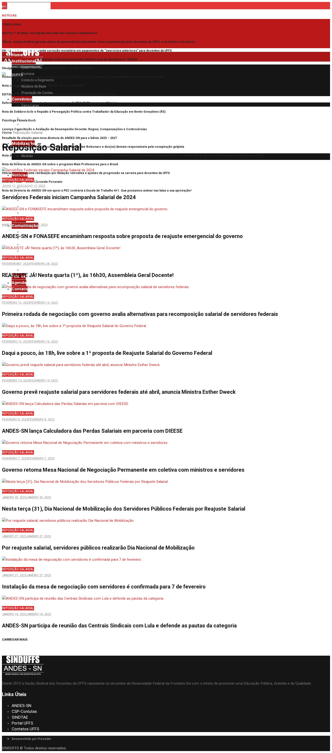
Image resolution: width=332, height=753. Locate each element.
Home (7, 132)
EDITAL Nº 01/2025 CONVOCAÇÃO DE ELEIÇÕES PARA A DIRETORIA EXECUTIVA (58, 94)
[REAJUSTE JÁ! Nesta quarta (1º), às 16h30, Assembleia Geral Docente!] (61, 248)
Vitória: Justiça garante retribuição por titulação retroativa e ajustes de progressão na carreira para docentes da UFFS (86, 173)
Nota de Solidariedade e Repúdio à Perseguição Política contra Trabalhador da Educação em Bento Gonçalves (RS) (84, 112)
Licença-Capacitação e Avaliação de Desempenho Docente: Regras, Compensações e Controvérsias (74, 129)
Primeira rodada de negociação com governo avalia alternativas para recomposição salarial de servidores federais (140, 314)
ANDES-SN (21, 706)
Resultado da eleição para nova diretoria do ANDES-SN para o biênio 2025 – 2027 (59, 138)
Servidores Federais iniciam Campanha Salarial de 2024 (69, 197)
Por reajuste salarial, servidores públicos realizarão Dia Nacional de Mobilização (98, 548)
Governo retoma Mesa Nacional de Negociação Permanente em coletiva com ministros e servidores (123, 470)
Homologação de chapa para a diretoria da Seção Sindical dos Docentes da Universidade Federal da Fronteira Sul (82, 77)
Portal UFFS (22, 723)
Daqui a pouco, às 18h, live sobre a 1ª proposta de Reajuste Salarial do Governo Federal (107, 353)
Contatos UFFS (25, 729)
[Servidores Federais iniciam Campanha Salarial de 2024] (48, 170)
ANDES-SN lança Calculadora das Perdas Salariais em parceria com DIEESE (92, 431)
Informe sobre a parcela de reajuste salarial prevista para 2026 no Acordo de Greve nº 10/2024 (69, 59)
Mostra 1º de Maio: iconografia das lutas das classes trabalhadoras (49, 33)
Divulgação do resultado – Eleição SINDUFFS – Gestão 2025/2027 (48, 68)
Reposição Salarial (18, 180)
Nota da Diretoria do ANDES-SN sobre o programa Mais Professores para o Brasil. (60, 164)
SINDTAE (20, 717)
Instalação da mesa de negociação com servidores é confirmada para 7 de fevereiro (104, 587)
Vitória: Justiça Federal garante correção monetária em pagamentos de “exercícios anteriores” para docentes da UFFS (87, 50)
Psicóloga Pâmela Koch (18, 120)
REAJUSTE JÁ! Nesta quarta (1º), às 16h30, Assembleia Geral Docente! (88, 275)
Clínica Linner (11, 24)
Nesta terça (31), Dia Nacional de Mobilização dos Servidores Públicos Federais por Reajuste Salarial (123, 509)
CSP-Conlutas (24, 711)
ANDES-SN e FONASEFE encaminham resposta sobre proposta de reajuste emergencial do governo (122, 236)
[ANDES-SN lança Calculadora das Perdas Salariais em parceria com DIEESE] (65, 403)
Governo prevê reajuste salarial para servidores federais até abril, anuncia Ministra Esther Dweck (119, 392)
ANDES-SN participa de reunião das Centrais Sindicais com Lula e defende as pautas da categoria (119, 626)
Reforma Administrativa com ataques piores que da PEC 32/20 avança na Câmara (59, 103)
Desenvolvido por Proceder (31, 739)
